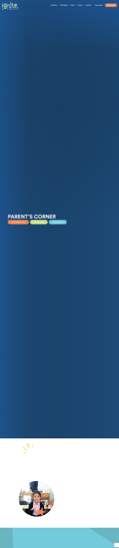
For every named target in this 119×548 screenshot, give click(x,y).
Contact (88, 5)
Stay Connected (58, 222)
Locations (54, 5)
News (73, 5)
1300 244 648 (98, 5)
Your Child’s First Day (18, 222)
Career (80, 5)
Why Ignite (63, 5)
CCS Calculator (39, 222)
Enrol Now (111, 5)
